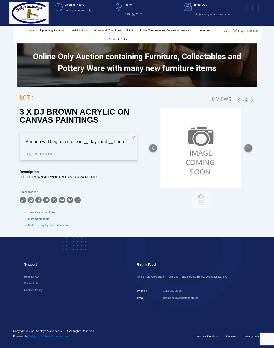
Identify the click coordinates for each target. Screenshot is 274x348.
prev (238, 100)
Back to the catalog (245, 101)
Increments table (38, 218)
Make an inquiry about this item (48, 225)
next (251, 100)
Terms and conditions (41, 212)
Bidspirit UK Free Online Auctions (50, 336)
